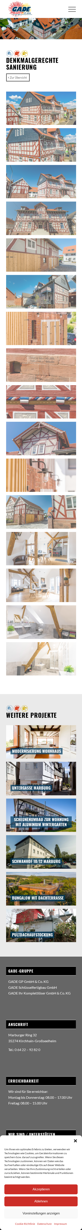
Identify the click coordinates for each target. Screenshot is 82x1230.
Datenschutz (44, 1223)
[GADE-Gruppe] (34, 9)
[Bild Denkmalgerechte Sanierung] (42, 110)
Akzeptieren (41, 1189)
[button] (75, 1141)
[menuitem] (70, 9)
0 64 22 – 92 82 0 (27, 1049)
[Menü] (70, 9)
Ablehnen (41, 1201)
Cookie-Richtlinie (25, 1223)
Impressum (60, 1223)
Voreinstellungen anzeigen (41, 1213)
